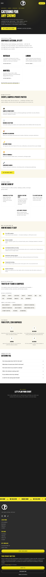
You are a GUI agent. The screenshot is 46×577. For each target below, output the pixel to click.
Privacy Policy (8, 564)
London (3, 528)
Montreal (3, 524)
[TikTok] (8, 516)
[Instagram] (2, 516)
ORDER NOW (42, 3)
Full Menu (3, 534)
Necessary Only (23, 571)
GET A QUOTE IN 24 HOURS (8, 28)
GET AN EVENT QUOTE (7, 172)
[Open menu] (2, 3)
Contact (3, 539)
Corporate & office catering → (24, 28)
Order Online (4, 547)
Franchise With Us (5, 545)
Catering (3, 535)
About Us (3, 537)
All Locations (4, 522)
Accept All (23, 567)
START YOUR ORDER (23, 551)
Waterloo (3, 526)
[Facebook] (5, 516)
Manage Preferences (23, 574)
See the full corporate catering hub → (10, 83)
